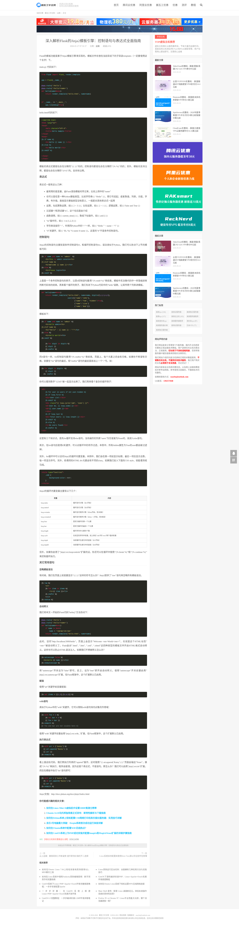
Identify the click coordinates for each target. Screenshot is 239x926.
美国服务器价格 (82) (162, 326)
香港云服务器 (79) (176, 326)
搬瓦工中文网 (46, 5)
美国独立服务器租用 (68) (162, 330)
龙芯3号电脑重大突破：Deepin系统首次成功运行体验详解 (74, 823)
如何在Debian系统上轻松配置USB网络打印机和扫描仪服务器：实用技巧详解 (84, 818)
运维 (58, 13)
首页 (116, 5)
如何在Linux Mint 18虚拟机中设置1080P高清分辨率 (71, 808)
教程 (193, 5)
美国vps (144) (161, 312)
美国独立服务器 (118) (192, 312)
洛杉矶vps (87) (192, 321)
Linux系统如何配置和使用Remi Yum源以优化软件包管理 (123, 856)
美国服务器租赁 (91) (177, 321)
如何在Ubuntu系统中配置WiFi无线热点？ (66, 828)
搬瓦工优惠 (162, 5)
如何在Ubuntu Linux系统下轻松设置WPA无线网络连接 (121, 884)
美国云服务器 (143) (176, 312)
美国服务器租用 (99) (192, 317)
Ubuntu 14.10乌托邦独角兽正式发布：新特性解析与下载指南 (76, 813)
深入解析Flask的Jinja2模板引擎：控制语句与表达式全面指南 (93, 41)
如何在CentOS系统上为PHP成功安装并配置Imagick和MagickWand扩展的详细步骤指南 (89, 833)
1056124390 (74, 839)
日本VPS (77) (191, 325)
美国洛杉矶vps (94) (161, 321)
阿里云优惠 (145, 5)
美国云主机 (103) (177, 316)
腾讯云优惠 (129, 5)
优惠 (175, 5)
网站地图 (122, 915)
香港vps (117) (161, 316)
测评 (184, 5)
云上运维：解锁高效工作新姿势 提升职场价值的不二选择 (63, 856)
